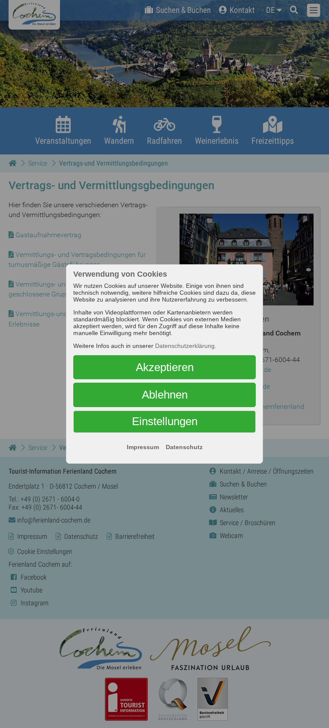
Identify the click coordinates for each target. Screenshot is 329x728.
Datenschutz (184, 447)
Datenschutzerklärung (185, 345)
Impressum (143, 447)
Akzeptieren (165, 367)
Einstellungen (164, 421)
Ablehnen (165, 395)
